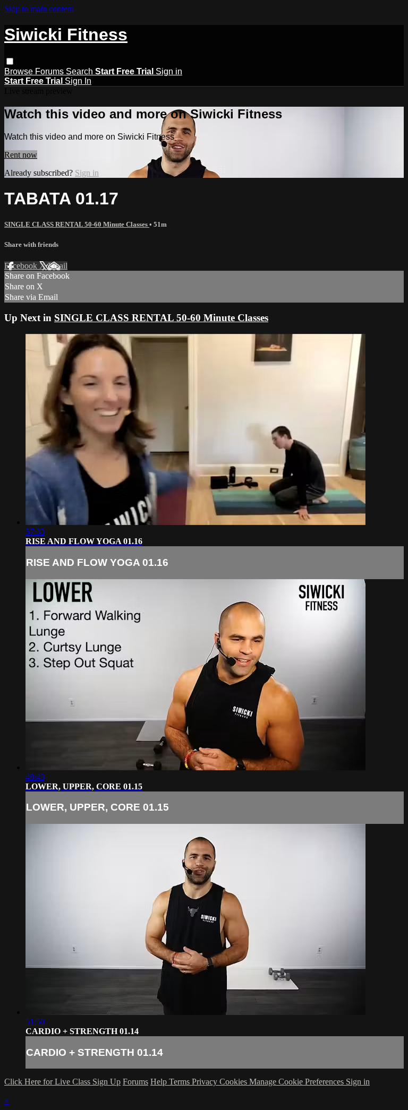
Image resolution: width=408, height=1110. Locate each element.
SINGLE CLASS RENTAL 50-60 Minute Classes (76, 224)
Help (159, 1081)
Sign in (169, 71)
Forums (50, 71)
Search (80, 71)
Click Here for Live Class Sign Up (62, 1081)
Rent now (20, 154)
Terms (180, 1081)
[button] (9, 61)
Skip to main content (38, 8)
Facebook (21, 265)
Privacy (205, 1081)
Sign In (78, 80)
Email (57, 265)
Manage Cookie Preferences (297, 1081)
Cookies (234, 1081)
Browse (19, 71)
